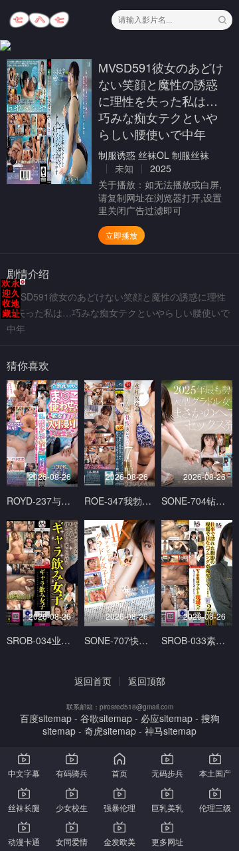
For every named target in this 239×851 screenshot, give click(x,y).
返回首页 (93, 680)
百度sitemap (46, 718)
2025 (160, 168)
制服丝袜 (190, 155)
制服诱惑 (116, 155)
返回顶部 (146, 680)
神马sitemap (171, 730)
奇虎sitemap (110, 730)
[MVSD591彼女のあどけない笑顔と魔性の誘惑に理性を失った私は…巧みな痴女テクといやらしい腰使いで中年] (49, 121)
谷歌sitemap (106, 718)
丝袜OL (153, 155)
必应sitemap (167, 718)
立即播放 (121, 235)
